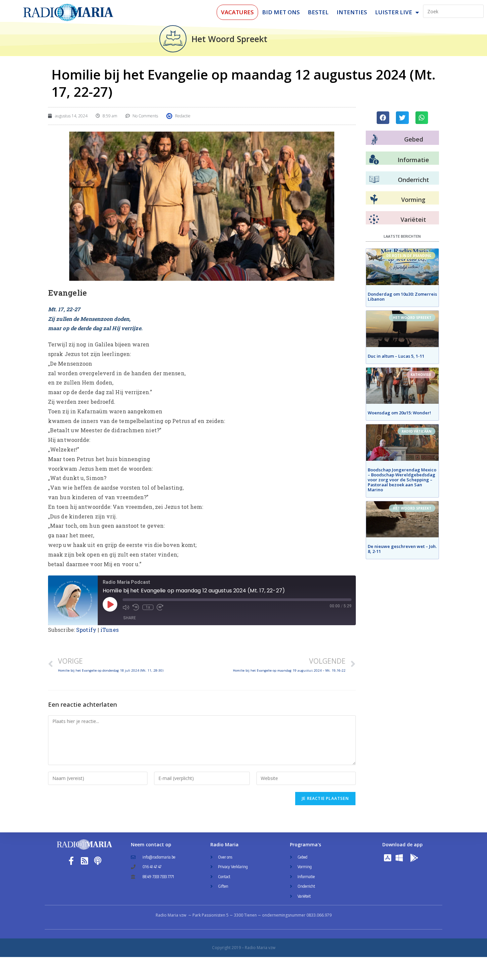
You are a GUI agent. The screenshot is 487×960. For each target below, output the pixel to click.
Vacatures (237, 12)
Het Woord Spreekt (229, 38)
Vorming (413, 200)
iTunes (109, 629)
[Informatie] (374, 160)
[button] (383, 117)
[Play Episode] (110, 604)
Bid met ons (281, 12)
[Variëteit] (374, 219)
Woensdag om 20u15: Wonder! (399, 413)
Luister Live (393, 12)
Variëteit (413, 219)
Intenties (352, 12)
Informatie (413, 160)
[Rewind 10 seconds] (136, 607)
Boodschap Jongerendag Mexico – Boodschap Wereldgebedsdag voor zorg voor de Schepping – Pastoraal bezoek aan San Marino (402, 480)
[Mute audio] (126, 607)
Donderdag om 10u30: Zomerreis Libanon (402, 296)
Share (129, 618)
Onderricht (413, 180)
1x (148, 607)
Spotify (86, 629)
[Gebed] (374, 139)
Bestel (318, 12)
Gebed (413, 139)
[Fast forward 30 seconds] (160, 607)
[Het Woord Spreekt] (173, 38)
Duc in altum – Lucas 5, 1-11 (396, 356)
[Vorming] (374, 200)
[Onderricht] (374, 180)
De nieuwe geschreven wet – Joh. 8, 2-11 (402, 548)
